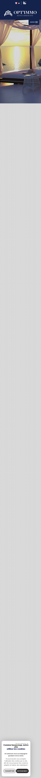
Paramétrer (9, 771)
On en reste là (20, 744)
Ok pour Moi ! (22, 771)
